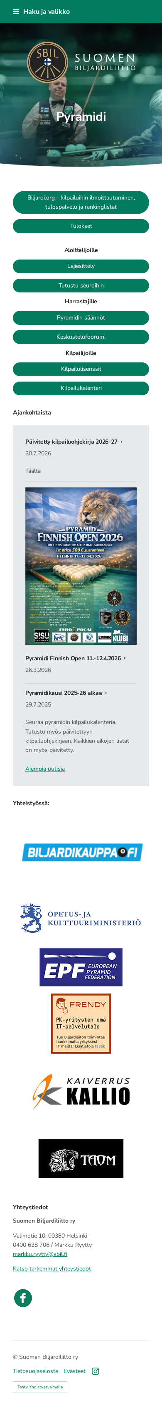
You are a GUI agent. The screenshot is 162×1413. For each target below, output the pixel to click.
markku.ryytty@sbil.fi (40, 1254)
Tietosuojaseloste (35, 1371)
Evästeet (75, 1371)
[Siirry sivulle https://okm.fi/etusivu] (81, 912)
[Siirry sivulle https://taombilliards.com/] (81, 1159)
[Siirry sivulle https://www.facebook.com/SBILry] (81, 1298)
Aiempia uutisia (45, 769)
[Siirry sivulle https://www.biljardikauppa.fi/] (81, 844)
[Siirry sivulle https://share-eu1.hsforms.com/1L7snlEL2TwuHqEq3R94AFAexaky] (81, 1023)
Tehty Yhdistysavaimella (40, 1387)
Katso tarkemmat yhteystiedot (52, 1269)
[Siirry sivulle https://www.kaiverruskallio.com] (81, 1091)
